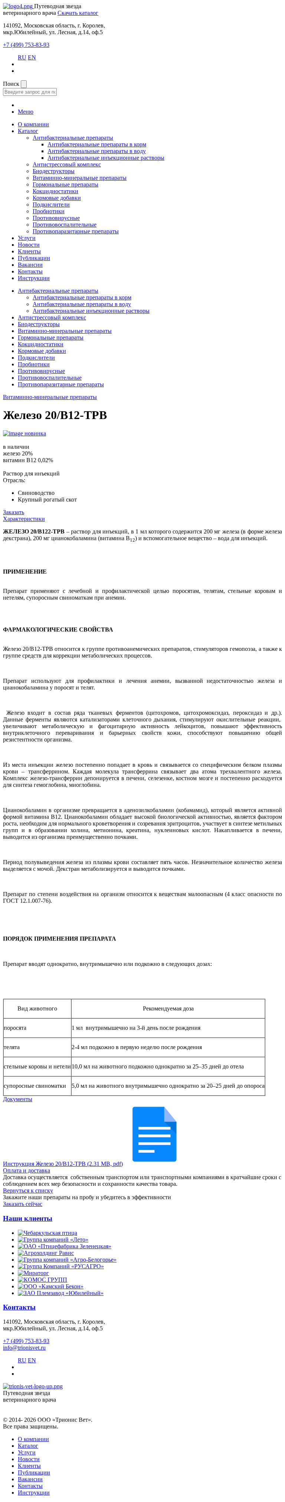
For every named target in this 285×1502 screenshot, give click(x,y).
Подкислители (51, 204)
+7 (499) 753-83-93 (26, 45)
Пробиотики (49, 211)
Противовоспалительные (64, 224)
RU (22, 57)
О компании (33, 124)
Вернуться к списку (28, 1190)
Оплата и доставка (26, 1170)
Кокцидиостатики (55, 191)
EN (32, 57)
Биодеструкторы (54, 171)
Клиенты (29, 251)
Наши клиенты (27, 1218)
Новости (29, 244)
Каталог (28, 131)
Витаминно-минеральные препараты (80, 178)
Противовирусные (56, 218)
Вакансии (30, 265)
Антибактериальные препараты (73, 137)
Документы (17, 1099)
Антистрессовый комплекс (67, 164)
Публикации (34, 258)
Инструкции (34, 278)
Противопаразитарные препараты (76, 231)
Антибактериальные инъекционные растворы (106, 158)
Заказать (13, 512)
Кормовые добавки (57, 198)
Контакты (30, 271)
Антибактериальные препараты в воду (97, 151)
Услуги (27, 238)
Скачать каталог (78, 13)
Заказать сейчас (22, 1204)
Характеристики (24, 519)
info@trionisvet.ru (24, 1347)
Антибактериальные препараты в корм (97, 144)
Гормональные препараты (65, 184)
